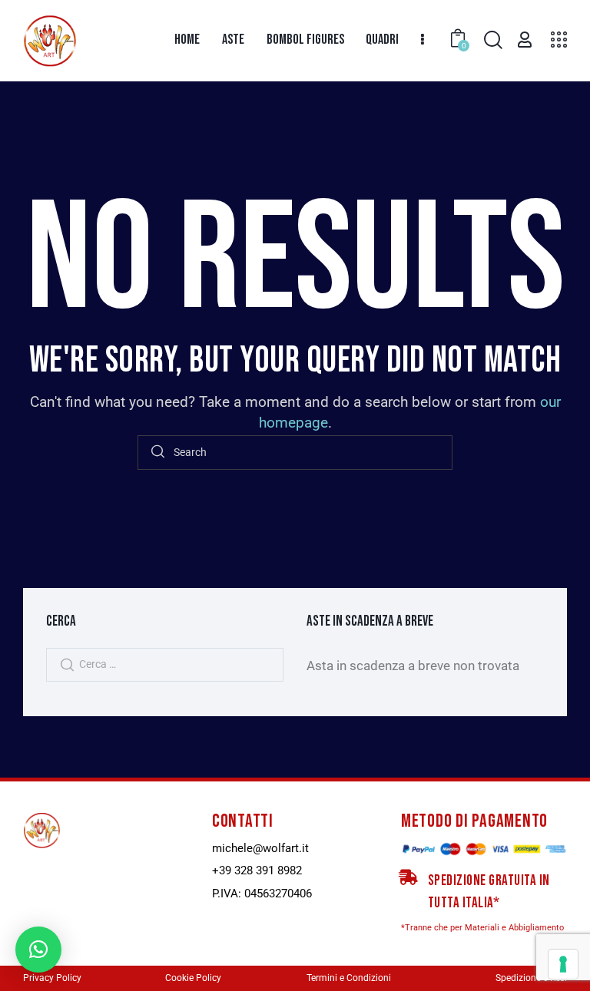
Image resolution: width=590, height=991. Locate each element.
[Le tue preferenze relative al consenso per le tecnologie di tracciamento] (563, 964)
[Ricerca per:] (164, 663)
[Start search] (158, 452)
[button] (38, 950)
